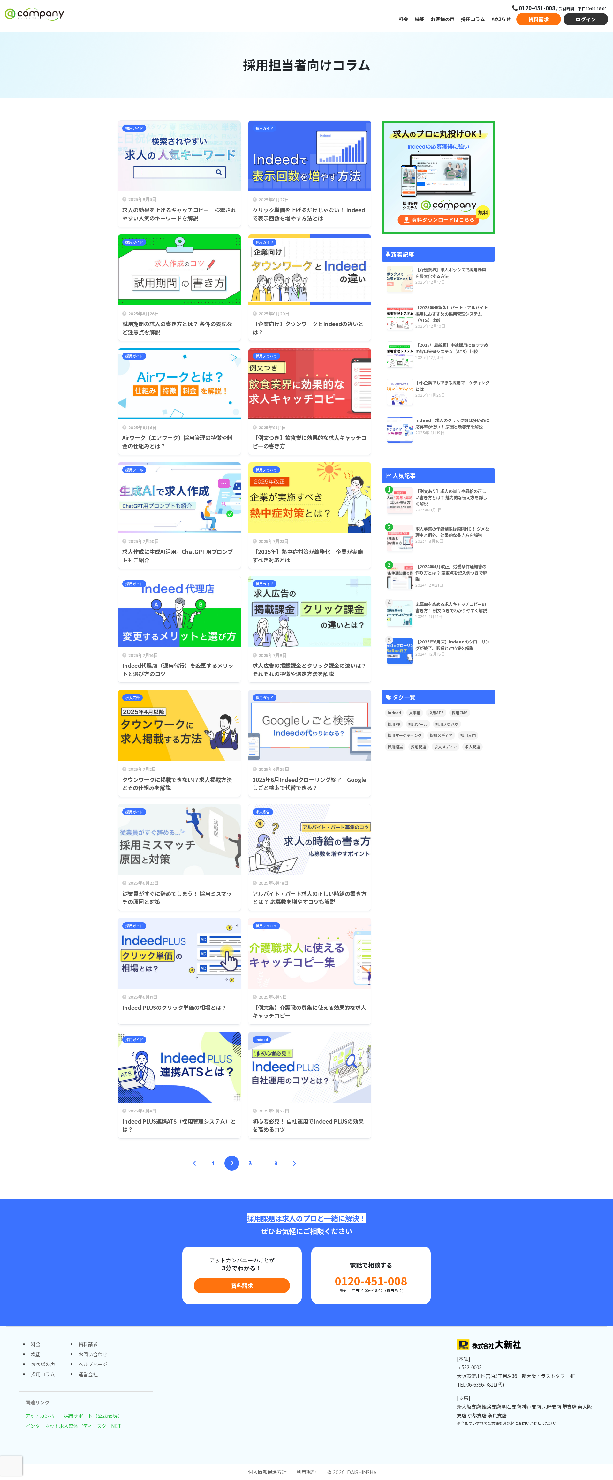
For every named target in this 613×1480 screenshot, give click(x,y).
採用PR (394, 724)
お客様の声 (443, 19)
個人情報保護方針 (267, 1471)
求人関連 (472, 746)
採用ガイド (134, 128)
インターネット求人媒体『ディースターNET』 (76, 1425)
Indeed (262, 1039)
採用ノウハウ (266, 356)
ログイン (586, 19)
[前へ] (194, 1163)
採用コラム (473, 19)
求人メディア (445, 746)
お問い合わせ (93, 1353)
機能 (419, 19)
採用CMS (460, 712)
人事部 (414, 712)
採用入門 (468, 735)
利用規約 (306, 1471)
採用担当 (395, 746)
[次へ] (294, 1163)
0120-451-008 (371, 1280)
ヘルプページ (93, 1363)
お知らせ (501, 19)
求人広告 (132, 697)
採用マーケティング (405, 735)
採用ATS (436, 712)
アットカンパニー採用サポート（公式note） (74, 1415)
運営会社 (88, 1374)
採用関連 (418, 746)
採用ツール (134, 470)
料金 (403, 19)
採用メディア (441, 735)
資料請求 (538, 19)
